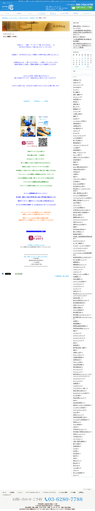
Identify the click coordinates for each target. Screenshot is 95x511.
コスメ (75, 470)
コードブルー (77, 439)
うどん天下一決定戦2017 (80, 419)
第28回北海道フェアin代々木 (81, 257)
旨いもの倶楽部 (77, 472)
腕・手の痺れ (77, 140)
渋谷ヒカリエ (77, 222)
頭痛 (74, 162)
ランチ (75, 89)
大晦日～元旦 (77, 352)
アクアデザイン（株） (79, 388)
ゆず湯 (75, 451)
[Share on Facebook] (3, 273)
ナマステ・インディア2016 (81, 245)
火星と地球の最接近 (79, 441)
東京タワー (76, 460)
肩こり (75, 106)
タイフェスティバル (79, 410)
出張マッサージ (77, 305)
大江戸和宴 (76, 202)
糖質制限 (75, 262)
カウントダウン (77, 355)
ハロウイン (76, 272)
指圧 (74, 331)
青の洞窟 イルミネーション (81, 315)
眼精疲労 (75, 109)
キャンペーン (77, 85)
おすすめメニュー (78, 267)
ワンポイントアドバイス (49, 492)
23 (85, 62)
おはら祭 (75, 412)
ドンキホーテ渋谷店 (79, 407)
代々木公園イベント (79, 259)
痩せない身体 (77, 215)
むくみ (75, 133)
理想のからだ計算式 (79, 224)
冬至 (74, 343)
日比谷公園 (77, 298)
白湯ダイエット (77, 415)
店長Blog (32, 18)
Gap (74, 400)
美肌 (74, 350)
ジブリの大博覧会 (78, 207)
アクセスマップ (7, 495)
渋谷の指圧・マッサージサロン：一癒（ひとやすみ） (15, 18)
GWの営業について (78, 398)
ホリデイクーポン (78, 241)
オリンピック (77, 369)
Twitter (46, 101)
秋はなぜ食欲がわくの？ (80, 300)
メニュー (20, 492)
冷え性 (75, 118)
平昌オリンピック (78, 434)
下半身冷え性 (77, 436)
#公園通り (76, 276)
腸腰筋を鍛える (77, 217)
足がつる (75, 465)
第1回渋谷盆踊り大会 (79, 417)
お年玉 (75, 427)
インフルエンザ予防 (79, 121)
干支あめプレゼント (79, 429)
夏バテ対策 (76, 444)
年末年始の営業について (80, 328)
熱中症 (75, 102)
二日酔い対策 (77, 114)
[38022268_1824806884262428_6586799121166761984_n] (36, 147)
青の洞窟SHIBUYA (78, 302)
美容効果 (75, 345)
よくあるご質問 (63, 492)
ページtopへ (88, 489)
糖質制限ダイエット (79, 264)
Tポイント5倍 (77, 362)
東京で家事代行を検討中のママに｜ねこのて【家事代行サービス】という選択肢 (82, 45)
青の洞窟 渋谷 (77, 312)
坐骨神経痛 (76, 150)
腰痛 (74, 116)
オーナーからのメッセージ (33, 492)
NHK (74, 176)
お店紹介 (12, 492)
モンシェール (77, 381)
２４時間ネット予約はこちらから (36, 245)
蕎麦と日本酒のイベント (80, 200)
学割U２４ (76, 422)
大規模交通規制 (77, 357)
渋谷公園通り (77, 279)
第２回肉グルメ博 (78, 186)
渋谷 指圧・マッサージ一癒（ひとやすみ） (36, 256)
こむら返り (76, 468)
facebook (39, 101)
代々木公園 (76, 395)
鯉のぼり (75, 463)
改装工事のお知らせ (79, 390)
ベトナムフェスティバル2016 (81, 198)
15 (82, 60)
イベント (75, 111)
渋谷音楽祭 (76, 159)
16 (85, 60)
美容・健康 (76, 94)
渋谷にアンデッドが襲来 (80, 274)
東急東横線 (76, 323)
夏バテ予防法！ (77, 231)
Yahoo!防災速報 (77, 364)
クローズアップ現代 (79, 179)
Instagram (27, 101)
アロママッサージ (78, 335)
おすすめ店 (76, 87)
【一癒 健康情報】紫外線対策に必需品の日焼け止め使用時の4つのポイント (82, 32)
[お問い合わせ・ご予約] (82, 9)
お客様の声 (76, 126)
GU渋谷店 (76, 453)
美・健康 (75, 92)
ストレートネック (78, 135)
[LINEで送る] (19, 273)
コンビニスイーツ (78, 378)
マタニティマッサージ (79, 145)
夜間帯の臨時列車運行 (79, 326)
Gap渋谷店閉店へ (78, 402)
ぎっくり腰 (76, 155)
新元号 (75, 456)
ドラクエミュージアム (79, 219)
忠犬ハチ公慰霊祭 (78, 184)
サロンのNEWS (77, 310)
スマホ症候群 (77, 138)
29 (82, 64)
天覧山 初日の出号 (78, 169)
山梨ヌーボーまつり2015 (80, 157)
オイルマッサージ (78, 338)
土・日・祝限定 (77, 243)
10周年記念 (76, 359)
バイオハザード (77, 286)
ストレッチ (76, 205)
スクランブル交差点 (79, 281)
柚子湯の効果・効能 (79, 347)
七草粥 (75, 174)
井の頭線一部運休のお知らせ (81, 431)
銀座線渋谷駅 (77, 234)
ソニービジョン (77, 284)
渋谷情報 (75, 99)
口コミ (75, 475)
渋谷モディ (76, 291)
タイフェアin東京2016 (79, 195)
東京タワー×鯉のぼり (79, 37)
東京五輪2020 (77, 367)
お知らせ (75, 82)
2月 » (88, 66)
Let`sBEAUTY (77, 128)
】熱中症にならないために (81, 210)
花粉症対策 (76, 123)
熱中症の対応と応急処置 (80, 212)
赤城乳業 (75, 383)
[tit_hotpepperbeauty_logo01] (36, 241)
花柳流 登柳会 (77, 307)
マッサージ (76, 333)
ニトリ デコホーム (78, 250)
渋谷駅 (75, 321)
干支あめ (75, 172)
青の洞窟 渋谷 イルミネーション (82, 317)
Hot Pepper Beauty (78, 229)
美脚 (74, 227)
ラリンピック (77, 372)
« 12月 (76, 66)
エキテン (75, 130)
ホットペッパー (77, 340)
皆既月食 (75, 104)
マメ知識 (75, 147)
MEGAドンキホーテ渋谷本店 (81, 405)
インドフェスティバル (79, 248)
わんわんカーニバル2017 (80, 393)
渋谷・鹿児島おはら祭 (79, 193)
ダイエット (76, 97)
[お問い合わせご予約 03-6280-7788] (47, 502)
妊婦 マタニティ (78, 152)
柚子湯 (75, 164)
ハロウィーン (77, 269)
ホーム (4, 492)
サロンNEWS (77, 424)
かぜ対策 (75, 181)
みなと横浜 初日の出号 (79, 167)
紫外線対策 (76, 143)
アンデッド (76, 288)
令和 (74, 458)
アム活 (75, 448)
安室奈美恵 (76, 446)
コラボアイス (77, 386)
